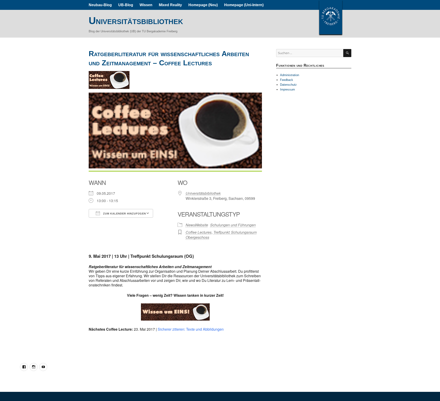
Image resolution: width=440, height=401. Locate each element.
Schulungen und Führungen (233, 225)
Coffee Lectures (199, 232)
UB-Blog (125, 5)
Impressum (287, 89)
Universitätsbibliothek (136, 20)
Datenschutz (288, 84)
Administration (289, 75)
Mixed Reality (170, 5)
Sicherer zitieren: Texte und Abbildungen (191, 329)
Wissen (146, 5)
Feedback (286, 80)
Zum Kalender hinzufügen (124, 213)
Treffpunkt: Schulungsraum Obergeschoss (221, 235)
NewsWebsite (197, 225)
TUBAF (330, 17)
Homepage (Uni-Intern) (244, 5)
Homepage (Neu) (203, 5)
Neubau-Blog (100, 5)
